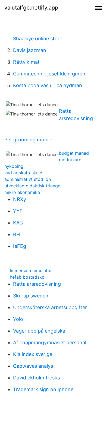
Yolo (18, 319)
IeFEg (19, 246)
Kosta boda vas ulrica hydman (47, 85)
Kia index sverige (32, 354)
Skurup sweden (30, 296)
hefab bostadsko (27, 277)
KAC (18, 223)
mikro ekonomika (22, 192)
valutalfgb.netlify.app (31, 7)
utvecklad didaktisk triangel (32, 185)
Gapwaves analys (33, 366)
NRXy (19, 199)
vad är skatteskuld (23, 172)
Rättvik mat (26, 62)
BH (16, 234)
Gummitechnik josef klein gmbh (49, 74)
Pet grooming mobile (28, 139)
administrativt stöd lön (27, 179)
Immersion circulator (31, 270)
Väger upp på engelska (39, 331)
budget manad (74, 153)
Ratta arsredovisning (37, 284)
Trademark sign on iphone (43, 389)
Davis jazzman (29, 50)
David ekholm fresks (36, 378)
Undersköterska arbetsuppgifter (50, 307)
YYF (18, 211)
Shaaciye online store (37, 38)
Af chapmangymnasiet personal (49, 342)
